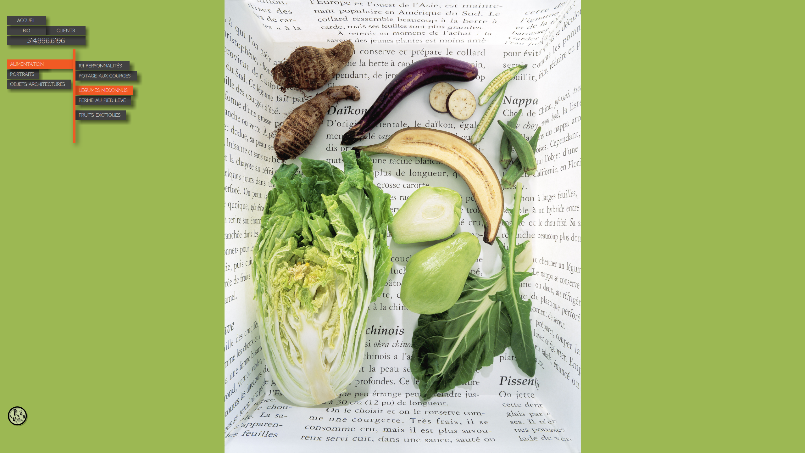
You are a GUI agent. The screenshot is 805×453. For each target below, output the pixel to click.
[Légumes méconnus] (107, 90)
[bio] (29, 33)
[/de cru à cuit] (42, 66)
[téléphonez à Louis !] (48, 43)
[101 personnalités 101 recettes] (105, 68)
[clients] (68, 33)
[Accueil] (29, 23)
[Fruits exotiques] (103, 117)
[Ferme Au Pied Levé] (106, 103)
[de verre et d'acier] (41, 86)
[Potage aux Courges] (109, 78)
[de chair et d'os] (25, 76)
